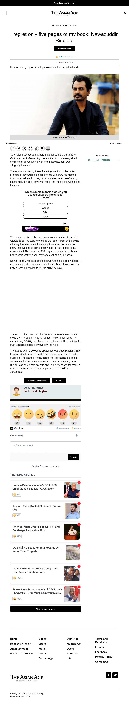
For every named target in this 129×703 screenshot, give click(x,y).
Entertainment (64, 49)
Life (69, 658)
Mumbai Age (74, 643)
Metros (43, 653)
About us (72, 653)
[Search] (125, 13)
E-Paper (100, 647)
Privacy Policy (103, 657)
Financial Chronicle (21, 653)
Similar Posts (99, 160)
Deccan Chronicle (21, 643)
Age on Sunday (67, 3)
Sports (43, 643)
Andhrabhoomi (19, 648)
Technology (46, 658)
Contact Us (102, 661)
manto (59, 380)
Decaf (70, 648)
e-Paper (55, 3)
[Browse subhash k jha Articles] (16, 391)
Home (13, 638)
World (42, 648)
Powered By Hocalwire (20, 696)
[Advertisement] (45, 301)
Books (42, 638)
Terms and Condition (101, 640)
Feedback (101, 652)
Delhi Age (72, 638)
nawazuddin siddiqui (37, 380)
